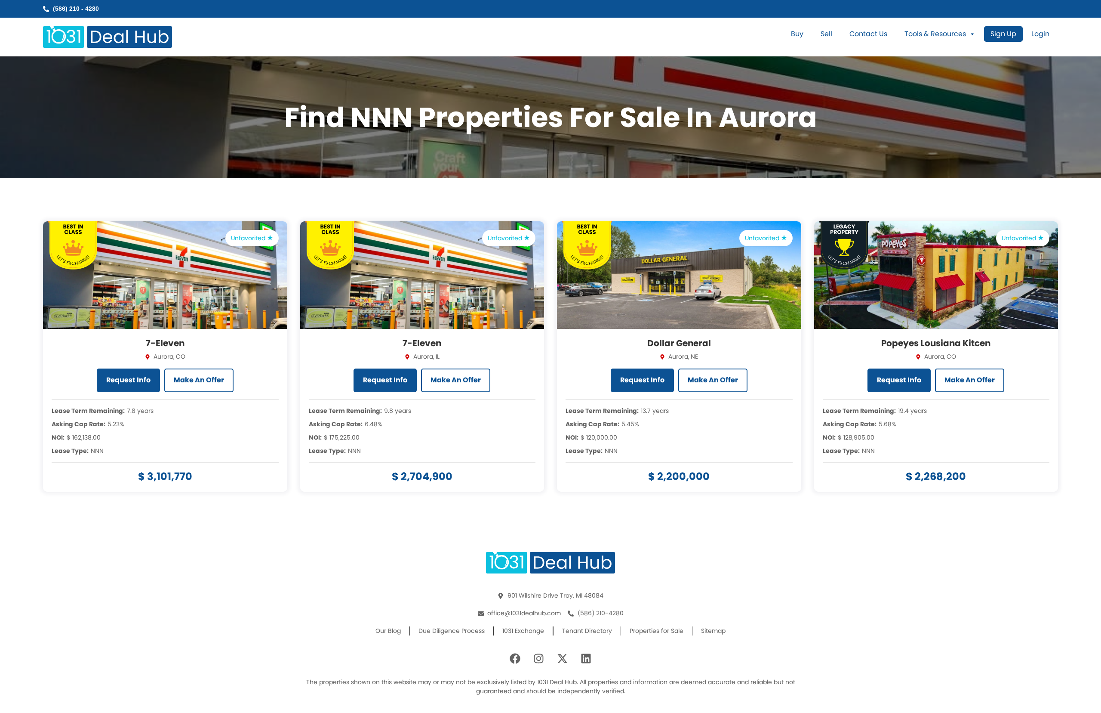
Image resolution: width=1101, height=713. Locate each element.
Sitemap (713, 630)
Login (1040, 34)
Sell (826, 34)
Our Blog (388, 630)
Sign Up (1003, 34)
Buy (797, 34)
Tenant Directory (587, 630)
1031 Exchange (523, 630)
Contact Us (868, 34)
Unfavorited (249, 238)
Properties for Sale (656, 630)
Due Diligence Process (451, 630)
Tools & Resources (935, 34)
